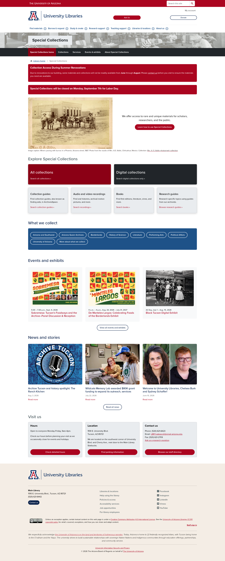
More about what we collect (72, 241)
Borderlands (96, 235)
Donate (183, 18)
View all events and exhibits (112, 327)
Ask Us (127, 18)
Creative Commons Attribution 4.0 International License (133, 519)
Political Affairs (178, 235)
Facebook (164, 491)
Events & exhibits (93, 52)
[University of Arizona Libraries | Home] (55, 16)
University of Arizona (42, 241)
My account (190, 10)
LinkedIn (164, 499)
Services (77, 52)
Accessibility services (109, 504)
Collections (63, 52)
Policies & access (107, 499)
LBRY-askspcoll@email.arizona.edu (166, 434)
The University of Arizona (133, 551)
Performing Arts (156, 235)
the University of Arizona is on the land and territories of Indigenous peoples (89, 534)
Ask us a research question (157, 440)
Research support (97, 28)
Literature (137, 235)
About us (160, 28)
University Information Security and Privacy (112, 548)
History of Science (117, 235)
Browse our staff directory (170, 452)
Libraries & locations (141, 28)
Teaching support (118, 28)
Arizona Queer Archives (73, 235)
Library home (39, 61)
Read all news (112, 407)
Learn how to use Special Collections (155, 127)
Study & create (76, 28)
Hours (34, 425)
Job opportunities (108, 508)
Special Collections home (42, 52)
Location (93, 425)
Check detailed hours (55, 452)
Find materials (36, 28)
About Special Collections (117, 52)
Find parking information (112, 452)
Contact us (151, 425)
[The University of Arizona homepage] (45, 3)
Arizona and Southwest (43, 235)
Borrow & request (56, 28)
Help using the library (109, 495)
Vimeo (163, 504)
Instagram (164, 495)
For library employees (110, 512)
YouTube (164, 508)
